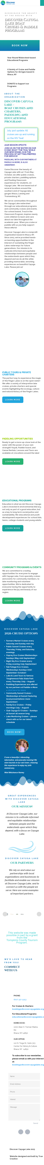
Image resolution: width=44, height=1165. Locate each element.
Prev (5, 914)
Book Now (20, 45)
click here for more (17, 690)
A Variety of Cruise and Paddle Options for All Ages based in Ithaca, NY (21, 72)
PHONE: (17, 996)
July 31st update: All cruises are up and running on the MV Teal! (21, 134)
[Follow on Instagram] (27, 1131)
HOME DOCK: (19, 1023)
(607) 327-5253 (20, 1000)
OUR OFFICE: (19, 1039)
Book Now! (14, 732)
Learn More (12, 400)
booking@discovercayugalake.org (28, 1009)
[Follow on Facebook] (20, 1131)
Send (35, 1123)
